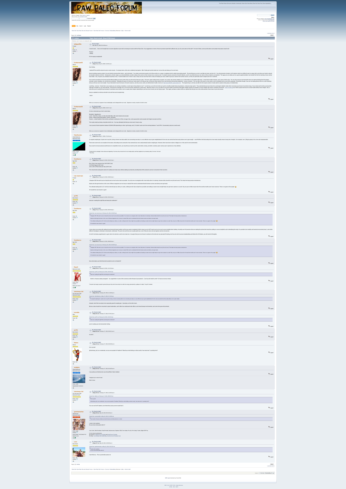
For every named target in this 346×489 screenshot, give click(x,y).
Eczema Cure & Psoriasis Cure (114, 435)
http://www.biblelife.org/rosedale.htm (172, 83)
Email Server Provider (112, 434)
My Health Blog (103, 435)
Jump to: (257, 473)
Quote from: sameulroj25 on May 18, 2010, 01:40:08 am (101, 416)
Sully (122, 30)
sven (75, 442)
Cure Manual (96, 435)
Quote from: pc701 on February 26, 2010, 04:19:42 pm (101, 271)
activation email (83, 16)
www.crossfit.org (229, 87)
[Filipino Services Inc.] (75, 438)
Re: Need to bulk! (96, 62)
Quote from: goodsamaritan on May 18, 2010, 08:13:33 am (102, 446)
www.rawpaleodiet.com (269, 18)
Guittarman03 (78, 62)
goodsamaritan (79, 411)
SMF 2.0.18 (166, 485)
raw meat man (78, 176)
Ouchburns (77, 159)
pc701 (76, 196)
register (88, 15)
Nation (76, 342)
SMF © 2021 (172, 485)
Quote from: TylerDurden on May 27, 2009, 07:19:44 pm (101, 296)
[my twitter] (75, 287)
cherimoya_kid (78, 291)
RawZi (76, 267)
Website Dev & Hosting (100, 434)
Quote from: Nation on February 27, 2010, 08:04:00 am (101, 396)
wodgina (76, 367)
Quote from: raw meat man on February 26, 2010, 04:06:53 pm (103, 213)
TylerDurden (78, 135)
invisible (76, 312)
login (84, 15)
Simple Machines (179, 485)
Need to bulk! (95, 44)
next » (273, 33)
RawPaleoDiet (271, 19)
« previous (269, 33)
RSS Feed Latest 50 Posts (268, 21)
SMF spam (167, 478)
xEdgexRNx (77, 44)
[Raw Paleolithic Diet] (75, 155)
